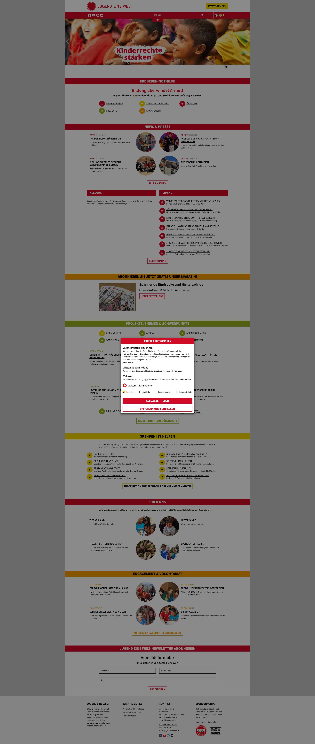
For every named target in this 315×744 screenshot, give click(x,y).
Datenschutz (128, 362)
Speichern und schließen (157, 409)
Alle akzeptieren (157, 401)
